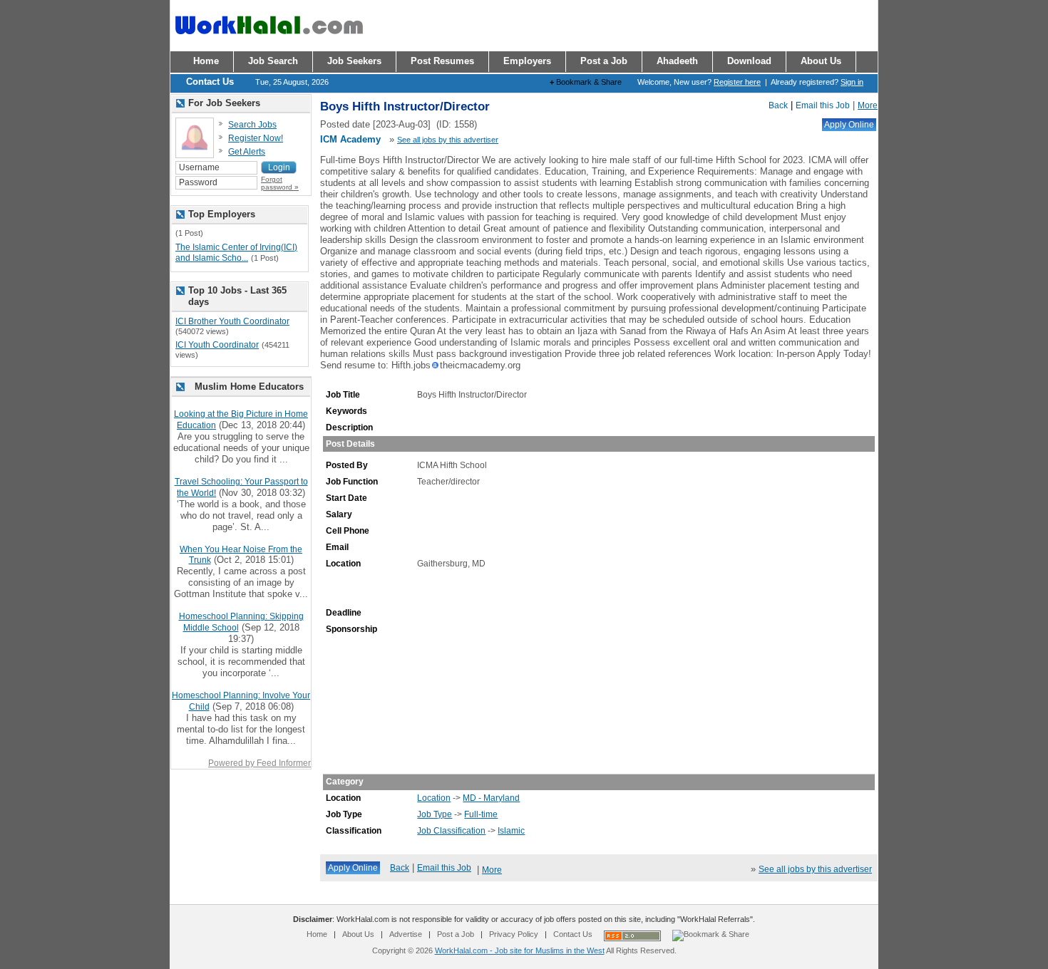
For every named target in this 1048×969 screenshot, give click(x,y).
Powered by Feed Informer (259, 763)
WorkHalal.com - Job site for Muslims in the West (520, 950)
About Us (358, 934)
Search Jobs (252, 125)
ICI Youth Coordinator (217, 345)
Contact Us (572, 934)
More (868, 105)
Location (434, 798)
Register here (737, 82)
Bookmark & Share (586, 82)
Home (317, 934)
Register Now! (255, 138)
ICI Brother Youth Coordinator (232, 321)
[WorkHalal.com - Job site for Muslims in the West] (269, 41)
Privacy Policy (513, 934)
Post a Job (455, 934)
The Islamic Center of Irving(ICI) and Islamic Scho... (236, 253)
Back (778, 105)
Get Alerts (246, 152)
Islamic (511, 831)
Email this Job (823, 105)
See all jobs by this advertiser (447, 139)
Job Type (434, 814)
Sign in (852, 82)
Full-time (481, 814)
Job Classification (451, 831)
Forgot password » (280, 183)
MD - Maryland (491, 798)
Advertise (405, 934)
